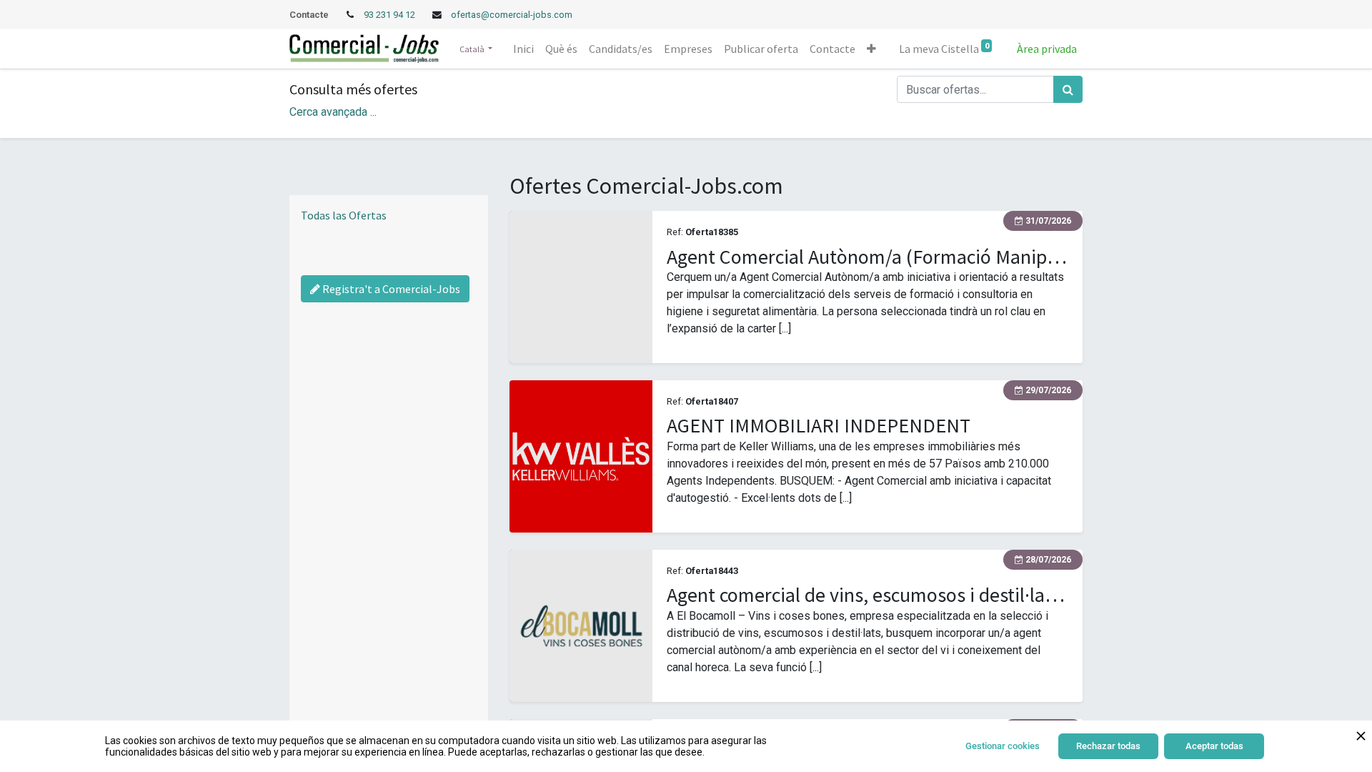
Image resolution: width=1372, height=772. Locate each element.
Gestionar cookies (1002, 746)
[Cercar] (1068, 89)
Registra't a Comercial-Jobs (390, 289)
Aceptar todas (1214, 746)
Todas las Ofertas (344, 215)
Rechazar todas (1108, 746)
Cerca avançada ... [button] (333, 112)
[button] (871, 48)
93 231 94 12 (390, 14)
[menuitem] (523, 48)
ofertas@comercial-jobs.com (511, 14)
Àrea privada (1047, 48)
